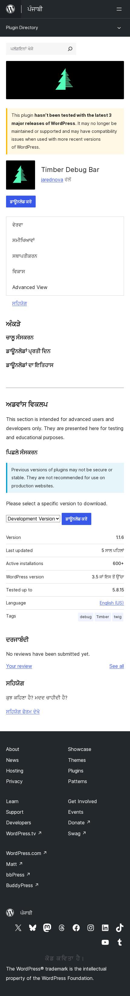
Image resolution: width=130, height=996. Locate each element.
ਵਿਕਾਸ (18, 271)
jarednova (52, 180)
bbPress (18, 875)
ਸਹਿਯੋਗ (19, 303)
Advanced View (29, 287)
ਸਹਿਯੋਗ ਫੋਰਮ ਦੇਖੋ (23, 711)
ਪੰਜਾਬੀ (26, 913)
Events (75, 812)
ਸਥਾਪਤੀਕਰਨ (24, 256)
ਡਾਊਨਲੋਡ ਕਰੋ (21, 201)
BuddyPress (22, 885)
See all (116, 666)
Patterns (77, 781)
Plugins (75, 771)
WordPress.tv (24, 833)
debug (86, 616)
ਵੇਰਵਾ (17, 225)
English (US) (112, 602)
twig (118, 616)
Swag (77, 833)
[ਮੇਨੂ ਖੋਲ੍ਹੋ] (120, 9)
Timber (102, 616)
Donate (79, 822)
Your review (19, 666)
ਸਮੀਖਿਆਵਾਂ (23, 240)
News (12, 760)
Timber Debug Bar (70, 169)
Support (15, 812)
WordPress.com (26, 853)
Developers (18, 822)
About (12, 749)
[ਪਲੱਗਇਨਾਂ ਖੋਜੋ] (70, 49)
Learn (12, 801)
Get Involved (82, 801)
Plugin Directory (22, 27)
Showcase (79, 749)
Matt (14, 864)
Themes (77, 760)
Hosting (14, 771)
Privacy (14, 781)
